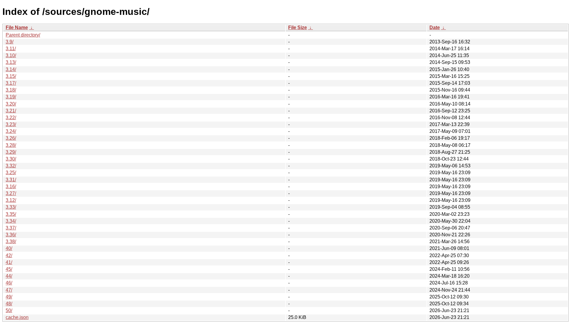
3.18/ (11, 89)
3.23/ (11, 124)
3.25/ (11, 172)
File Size (297, 27)
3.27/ (11, 193)
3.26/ (11, 138)
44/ (9, 276)
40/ (9, 248)
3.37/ (11, 227)
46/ (9, 282)
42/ (9, 255)
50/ (9, 310)
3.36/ (11, 234)
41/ (9, 262)
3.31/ (11, 179)
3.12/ (11, 200)
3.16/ (11, 186)
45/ (9, 269)
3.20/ (11, 103)
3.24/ (11, 131)
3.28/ (11, 145)
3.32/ (11, 165)
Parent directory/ (23, 34)
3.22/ (11, 117)
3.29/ (11, 152)
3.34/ (11, 221)
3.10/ (11, 55)
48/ (9, 303)
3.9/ (9, 41)
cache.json (17, 317)
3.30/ (11, 158)
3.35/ (11, 214)
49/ (9, 296)
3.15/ (11, 76)
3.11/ (11, 48)
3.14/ (11, 69)
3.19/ (11, 96)
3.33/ (11, 207)
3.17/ (11, 83)
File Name (17, 27)
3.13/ (11, 62)
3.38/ (11, 241)
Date (434, 27)
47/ (9, 289)
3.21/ (11, 110)
